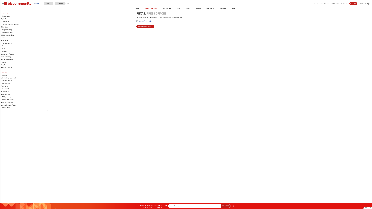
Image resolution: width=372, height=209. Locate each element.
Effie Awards (5, 89)
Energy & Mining (6, 30)
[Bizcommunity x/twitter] (317, 3)
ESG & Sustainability (7, 35)
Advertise (344, 3)
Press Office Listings (165, 17)
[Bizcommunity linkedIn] (315, 3)
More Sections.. (6, 107)
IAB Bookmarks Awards (8, 78)
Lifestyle (3, 51)
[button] (68, 3)
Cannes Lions (5, 83)
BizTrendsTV (5, 91)
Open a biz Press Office (144, 26)
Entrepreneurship (6, 32)
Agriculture (4, 19)
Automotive (5, 21)
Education (4, 27)
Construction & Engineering (10, 24)
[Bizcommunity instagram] (322, 3)
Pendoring (4, 86)
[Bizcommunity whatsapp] (328, 3)
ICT (2, 46)
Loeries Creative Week (8, 105)
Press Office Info (177, 17)
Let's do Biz (368, 208)
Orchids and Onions (7, 100)
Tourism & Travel (6, 68)
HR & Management (7, 43)
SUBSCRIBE (225, 206)
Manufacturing (6, 57)
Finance (3, 38)
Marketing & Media (7, 59)
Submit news (335, 3)
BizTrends (4, 75)
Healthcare (4, 40)
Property (3, 62)
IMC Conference (6, 97)
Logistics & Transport (8, 54)
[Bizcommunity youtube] (325, 3)
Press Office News (142, 17)
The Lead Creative (7, 102)
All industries (5, 16)
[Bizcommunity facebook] (320, 3)
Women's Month (6, 81)
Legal (3, 49)
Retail (3, 65)
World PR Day (5, 94)
